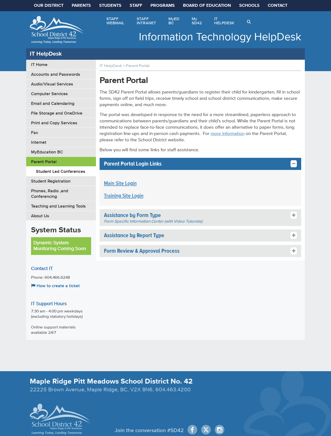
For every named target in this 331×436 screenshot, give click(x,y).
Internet (38, 142)
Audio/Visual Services (52, 83)
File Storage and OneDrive (56, 113)
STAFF (136, 5)
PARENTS (81, 5)
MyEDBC (173, 20)
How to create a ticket (57, 285)
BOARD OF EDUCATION (207, 5)
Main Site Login (120, 183)
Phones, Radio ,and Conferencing (49, 193)
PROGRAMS (162, 5)
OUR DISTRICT (48, 5)
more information (227, 133)
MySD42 (197, 20)
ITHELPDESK (224, 20)
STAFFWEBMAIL (115, 20)
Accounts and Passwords (55, 74)
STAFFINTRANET (146, 20)
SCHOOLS (249, 5)
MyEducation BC (47, 151)
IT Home (39, 64)
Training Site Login (123, 196)
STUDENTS (110, 5)
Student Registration (51, 181)
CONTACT (277, 5)
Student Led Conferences (60, 171)
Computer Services (49, 93)
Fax (34, 132)
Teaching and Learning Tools (58, 206)
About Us (40, 215)
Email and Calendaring (52, 103)
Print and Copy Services (54, 122)
